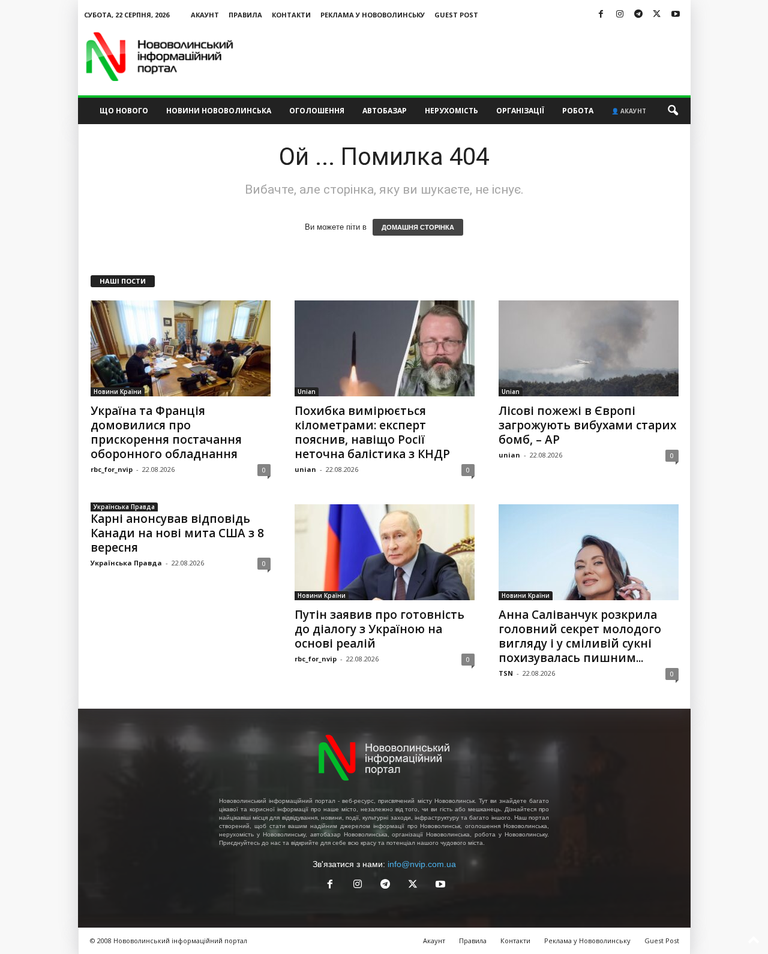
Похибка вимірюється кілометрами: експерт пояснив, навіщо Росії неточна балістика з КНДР (372, 432)
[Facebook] (601, 14)
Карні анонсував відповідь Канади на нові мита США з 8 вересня (177, 533)
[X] (657, 14)
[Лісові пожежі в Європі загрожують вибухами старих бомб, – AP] (589, 348)
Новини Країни (118, 391)
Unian (307, 391)
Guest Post (456, 14)
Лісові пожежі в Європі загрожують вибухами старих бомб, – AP (587, 425)
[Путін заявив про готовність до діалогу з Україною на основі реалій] (385, 552)
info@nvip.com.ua (422, 864)
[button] (672, 111)
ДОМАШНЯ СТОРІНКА (418, 227)
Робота (577, 111)
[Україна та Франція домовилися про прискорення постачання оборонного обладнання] (181, 348)
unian (305, 469)
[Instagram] (620, 14)
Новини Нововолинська (218, 111)
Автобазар (384, 111)
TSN (506, 673)
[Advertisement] (472, 56)
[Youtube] (675, 14)
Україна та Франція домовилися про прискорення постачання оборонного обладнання (166, 432)
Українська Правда (124, 506)
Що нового (124, 111)
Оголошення (316, 111)
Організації (520, 111)
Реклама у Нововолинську (372, 14)
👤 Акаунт (628, 111)
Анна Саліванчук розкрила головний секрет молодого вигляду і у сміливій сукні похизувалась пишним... (580, 636)
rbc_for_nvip (112, 469)
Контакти (291, 14)
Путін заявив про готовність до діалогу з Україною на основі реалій (379, 629)
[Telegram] (638, 14)
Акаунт (205, 14)
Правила (245, 14)
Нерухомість (451, 111)
